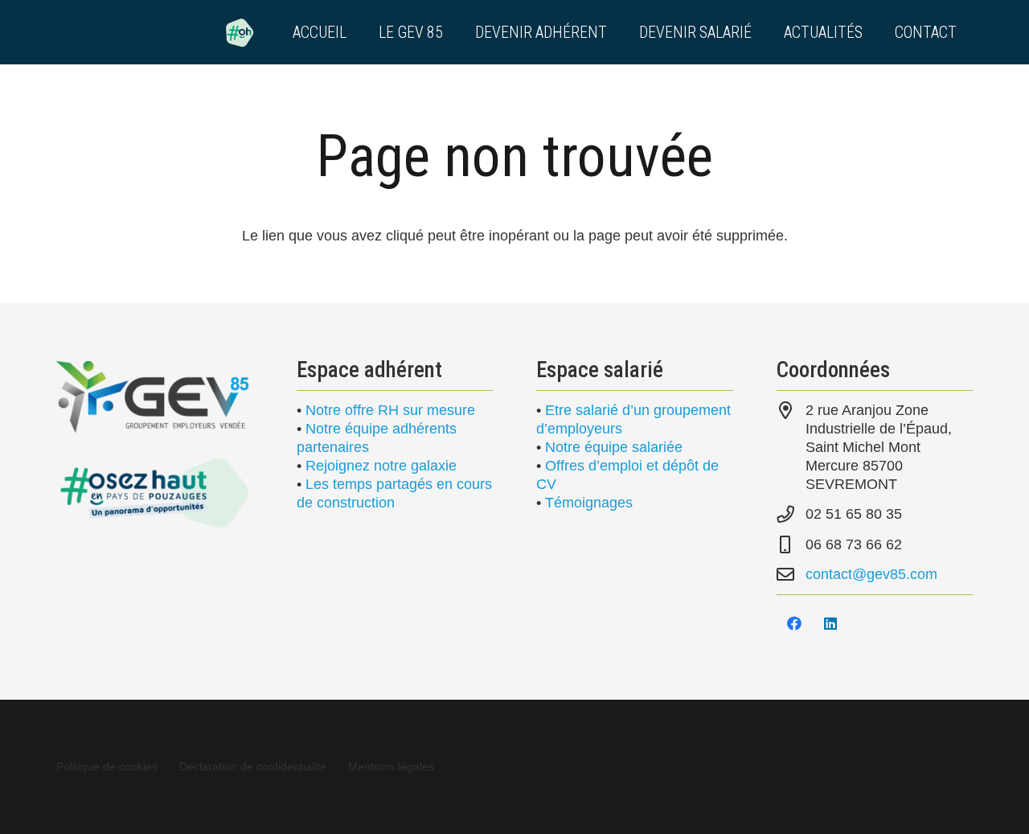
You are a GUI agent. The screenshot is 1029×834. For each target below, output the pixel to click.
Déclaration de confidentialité (252, 766)
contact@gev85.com (871, 574)
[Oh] (239, 32)
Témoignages (589, 503)
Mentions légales (391, 766)
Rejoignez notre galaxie (381, 466)
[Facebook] (795, 624)
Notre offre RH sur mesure (390, 410)
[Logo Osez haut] (154, 492)
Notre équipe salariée (614, 447)
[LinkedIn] (831, 624)
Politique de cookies (107, 766)
